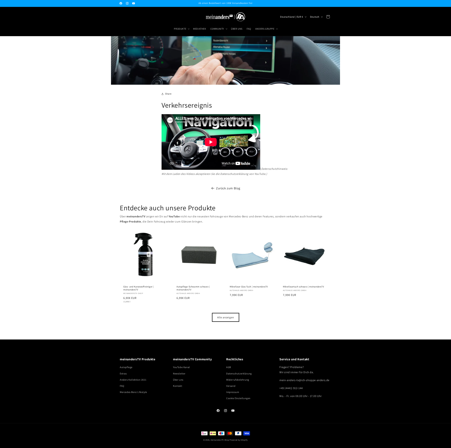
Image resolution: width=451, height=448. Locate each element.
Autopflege (126, 367)
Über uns (178, 379)
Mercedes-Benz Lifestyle (133, 392)
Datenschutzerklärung (239, 373)
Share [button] (168, 93)
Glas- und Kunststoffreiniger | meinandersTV (138, 288)
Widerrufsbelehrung (237, 379)
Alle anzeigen (225, 317)
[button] (181, 28)
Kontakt (177, 385)
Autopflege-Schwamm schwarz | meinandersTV (193, 288)
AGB (228, 367)
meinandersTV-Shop (220, 440)
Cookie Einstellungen (238, 398)
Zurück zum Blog (228, 188)
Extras (123, 373)
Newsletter (179, 373)
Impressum (232, 392)
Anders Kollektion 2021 (133, 379)
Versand (230, 385)
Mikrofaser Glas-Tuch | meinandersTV (249, 286)
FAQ (122, 385)
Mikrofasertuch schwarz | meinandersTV (303, 286)
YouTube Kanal (181, 367)
